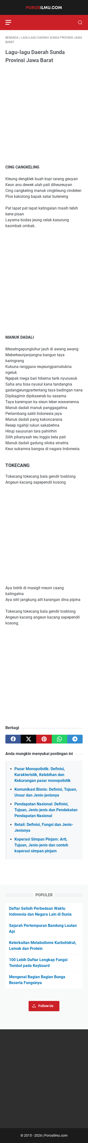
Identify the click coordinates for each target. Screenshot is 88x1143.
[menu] (11, 22)
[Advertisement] (44, 114)
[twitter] (28, 739)
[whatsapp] (59, 739)
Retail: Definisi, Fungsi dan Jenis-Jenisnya (43, 827)
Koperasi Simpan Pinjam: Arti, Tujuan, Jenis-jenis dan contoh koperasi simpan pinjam (41, 845)
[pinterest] (44, 739)
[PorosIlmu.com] (44, 7)
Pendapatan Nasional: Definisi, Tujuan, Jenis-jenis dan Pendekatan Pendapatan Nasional (45, 810)
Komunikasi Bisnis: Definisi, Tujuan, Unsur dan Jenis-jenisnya (45, 792)
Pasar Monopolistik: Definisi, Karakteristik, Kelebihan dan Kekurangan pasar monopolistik (42, 774)
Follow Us (45, 1006)
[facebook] (13, 739)
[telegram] (75, 739)
